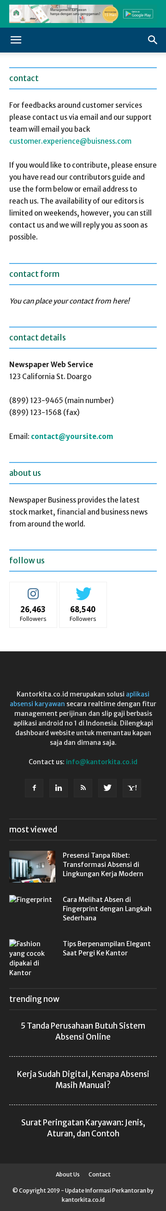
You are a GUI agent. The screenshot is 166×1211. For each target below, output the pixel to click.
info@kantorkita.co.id (101, 762)
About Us (68, 1174)
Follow (33, 588)
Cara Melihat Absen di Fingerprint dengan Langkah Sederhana (107, 908)
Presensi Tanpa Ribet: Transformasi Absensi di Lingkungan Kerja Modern (103, 864)
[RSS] (83, 788)
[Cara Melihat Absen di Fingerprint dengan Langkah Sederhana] (32, 911)
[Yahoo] (132, 788)
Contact (100, 1174)
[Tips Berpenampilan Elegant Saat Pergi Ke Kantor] (32, 958)
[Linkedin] (58, 788)
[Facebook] (34, 788)
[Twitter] (107, 788)
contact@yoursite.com (72, 436)
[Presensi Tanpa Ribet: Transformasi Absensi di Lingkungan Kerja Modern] (32, 867)
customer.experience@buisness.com (70, 141)
